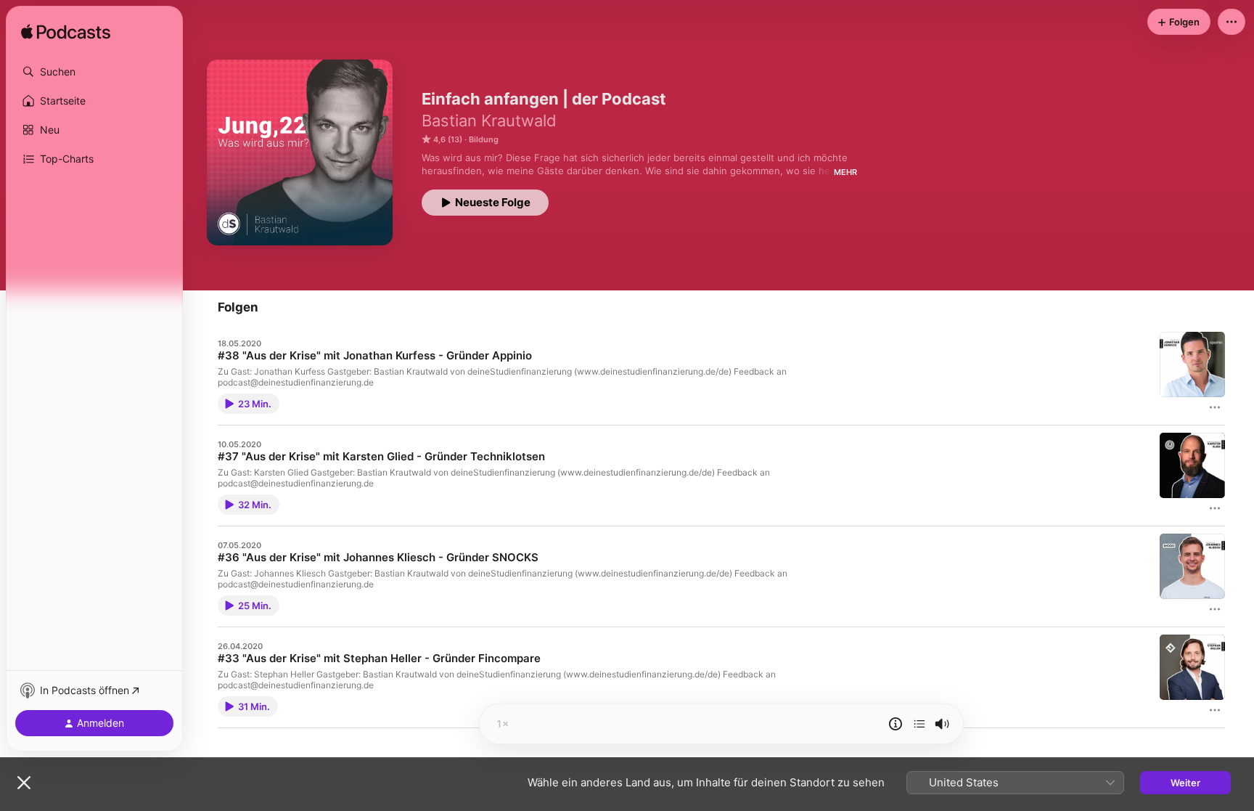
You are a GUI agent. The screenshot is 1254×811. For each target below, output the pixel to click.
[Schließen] (23, 782)
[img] (65, 32)
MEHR (845, 172)
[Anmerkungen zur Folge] (895, 724)
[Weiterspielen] (919, 724)
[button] (94, 72)
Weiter (1185, 782)
